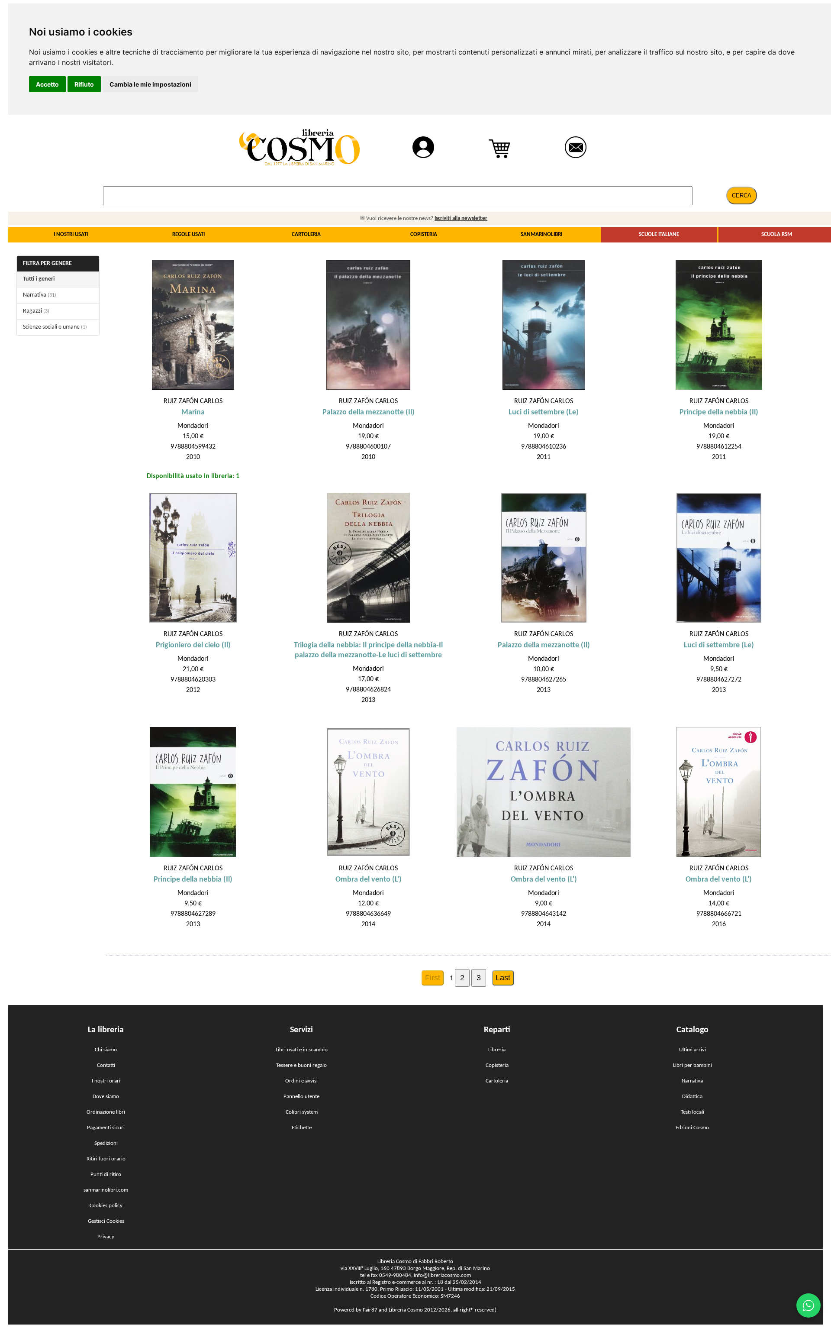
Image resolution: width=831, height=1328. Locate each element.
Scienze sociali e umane (55, 327)
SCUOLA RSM (776, 234)
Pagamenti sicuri (106, 1128)
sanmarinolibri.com (106, 1190)
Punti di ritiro (105, 1174)
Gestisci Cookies (106, 1221)
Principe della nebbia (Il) (719, 412)
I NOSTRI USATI (71, 234)
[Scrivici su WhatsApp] (808, 1305)
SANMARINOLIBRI (541, 234)
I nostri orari (106, 1081)
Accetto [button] (47, 84)
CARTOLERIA (306, 234)
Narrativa (39, 295)
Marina (193, 412)
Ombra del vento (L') (368, 880)
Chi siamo (106, 1050)
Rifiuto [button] (84, 84)
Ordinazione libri (106, 1112)
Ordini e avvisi (301, 1081)
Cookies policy (106, 1205)
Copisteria (497, 1065)
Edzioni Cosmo (692, 1128)
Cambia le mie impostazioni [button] (150, 84)
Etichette (302, 1128)
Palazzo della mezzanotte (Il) (368, 412)
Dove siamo (106, 1096)
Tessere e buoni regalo (301, 1065)
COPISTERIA (423, 234)
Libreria (497, 1050)
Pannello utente (301, 1096)
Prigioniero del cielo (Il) (193, 645)
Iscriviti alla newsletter (461, 218)
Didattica (692, 1096)
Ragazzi (36, 311)
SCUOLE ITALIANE (659, 234)
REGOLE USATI (188, 234)
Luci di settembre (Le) (544, 412)
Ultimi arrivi (692, 1050)
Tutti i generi (39, 279)
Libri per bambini (692, 1065)
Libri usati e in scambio (302, 1050)
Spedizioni (106, 1143)
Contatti (106, 1065)
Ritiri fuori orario (106, 1159)
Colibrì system (302, 1112)
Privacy (105, 1237)
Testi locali (692, 1112)
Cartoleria (497, 1081)
